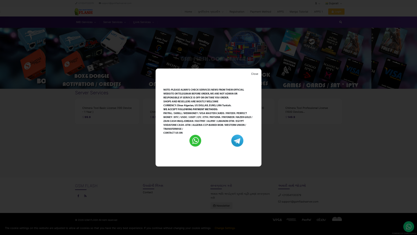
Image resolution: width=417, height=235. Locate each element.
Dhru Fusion (410, 233)
